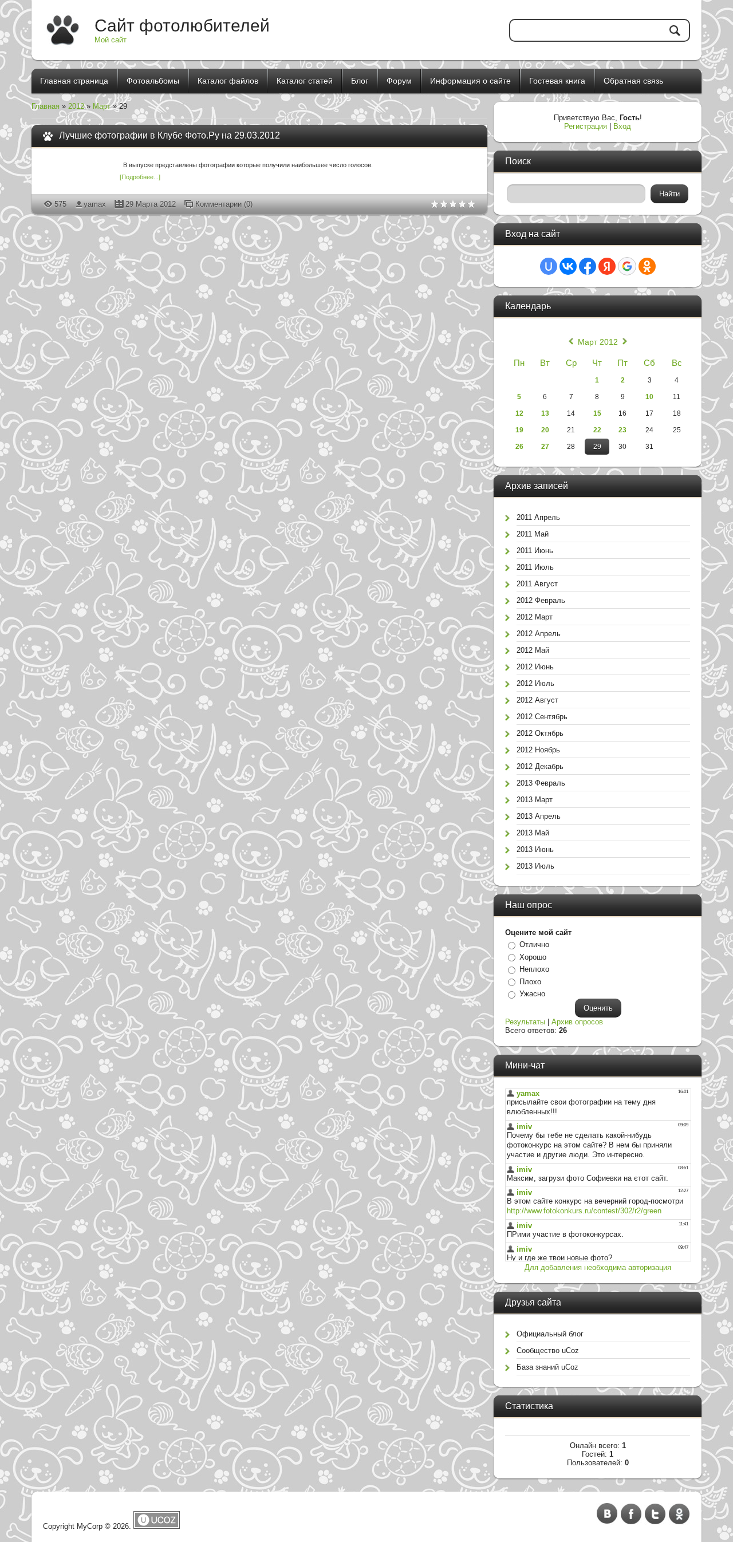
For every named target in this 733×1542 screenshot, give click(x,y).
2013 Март (535, 799)
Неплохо (534, 969)
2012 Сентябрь (542, 716)
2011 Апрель (538, 517)
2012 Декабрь (540, 766)
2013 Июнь (535, 849)
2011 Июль (535, 567)
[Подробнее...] (140, 176)
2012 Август (537, 700)
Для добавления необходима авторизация (598, 1267)
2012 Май (533, 650)
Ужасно (532, 993)
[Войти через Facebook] (587, 266)
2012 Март (535, 617)
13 (545, 413)
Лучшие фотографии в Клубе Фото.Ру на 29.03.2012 (169, 135)
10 (649, 397)
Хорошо (532, 957)
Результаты (525, 1022)
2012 (76, 106)
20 (545, 430)
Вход (622, 126)
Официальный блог (550, 1334)
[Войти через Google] (627, 266)
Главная (45, 106)
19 (519, 430)
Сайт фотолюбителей (182, 25)
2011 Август (537, 583)
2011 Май (533, 534)
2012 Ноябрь (538, 750)
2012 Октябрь (540, 733)
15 (597, 413)
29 (597, 447)
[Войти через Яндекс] (607, 266)
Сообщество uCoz (548, 1350)
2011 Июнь (535, 550)
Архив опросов (577, 1022)
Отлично (534, 944)
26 (519, 447)
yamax (95, 204)
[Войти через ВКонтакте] (568, 266)
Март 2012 (598, 341)
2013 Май (533, 833)
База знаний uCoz (547, 1367)
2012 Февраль (541, 600)
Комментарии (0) (224, 204)
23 (622, 430)
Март (102, 106)
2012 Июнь (535, 666)
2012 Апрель (539, 633)
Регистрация (585, 126)
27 (545, 447)
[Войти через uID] (548, 266)
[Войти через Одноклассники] (647, 266)
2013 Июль (535, 866)
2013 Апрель (539, 816)
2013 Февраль (541, 783)
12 (519, 413)
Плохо (530, 981)
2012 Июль (535, 683)
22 (597, 430)
